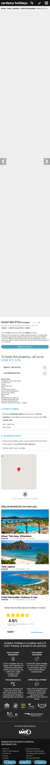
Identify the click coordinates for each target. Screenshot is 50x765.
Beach (4, 328)
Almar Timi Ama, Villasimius (16, 536)
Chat (9, 762)
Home (3, 8)
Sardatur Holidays (14, 3)
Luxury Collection (16, 328)
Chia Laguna (8, 566)
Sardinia (15, 8)
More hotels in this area (30, 325)
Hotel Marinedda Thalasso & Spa (19, 597)
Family (27, 328)
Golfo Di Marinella (28, 8)
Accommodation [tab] (12, 373)
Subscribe (25, 762)
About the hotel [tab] (12, 367)
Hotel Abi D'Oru (11, 322)
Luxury (35, 322)
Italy (9, 8)
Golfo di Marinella (14, 325)
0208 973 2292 (11, 360)
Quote (40, 762)
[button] (31, 3)
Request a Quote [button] (25, 347)
